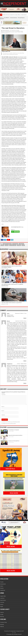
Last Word (2, 598)
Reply (25, 318)
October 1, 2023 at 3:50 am (22, 363)
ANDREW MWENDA (6, 30)
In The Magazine (8, 32)
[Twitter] (15, 633)
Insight (1, 606)
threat (19, 245)
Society (1, 614)
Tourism (1, 581)
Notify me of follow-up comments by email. (11, 421)
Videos (1, 586)
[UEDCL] (11, 536)
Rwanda (1, 588)
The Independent (12, 631)
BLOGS (10, 31)
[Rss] (12, 633)
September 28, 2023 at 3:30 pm (21, 321)
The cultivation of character (13, 429)
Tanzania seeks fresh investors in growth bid (11, 302)
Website (3, 414)
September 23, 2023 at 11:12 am (21, 313)
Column (13, 31)
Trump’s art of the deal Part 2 (13, 440)
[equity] (14, 509)
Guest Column (3, 600)
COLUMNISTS (6, 17)
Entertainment (3, 584)
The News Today (3, 622)
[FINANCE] (11, 560)
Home (1, 17)
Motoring (2, 616)
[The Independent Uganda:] (14, 3)
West (23, 245)
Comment (3, 394)
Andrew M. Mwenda (7, 243)
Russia (6, 245)
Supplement (2, 590)
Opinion (12, 32)
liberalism (21, 243)
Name (2, 406)
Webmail (2, 626)
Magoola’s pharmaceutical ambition (15, 435)
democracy (15, 243)
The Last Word (13, 245)
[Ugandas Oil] (11, 459)
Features (2, 612)
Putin (2, 245)
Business (2, 624)
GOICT (22, 631)
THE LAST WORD (20, 32)
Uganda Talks (3, 596)
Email (2, 410)
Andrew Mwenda (13, 17)
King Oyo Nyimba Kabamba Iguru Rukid (10, 14)
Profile (15, 32)
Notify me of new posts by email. (9, 423)
